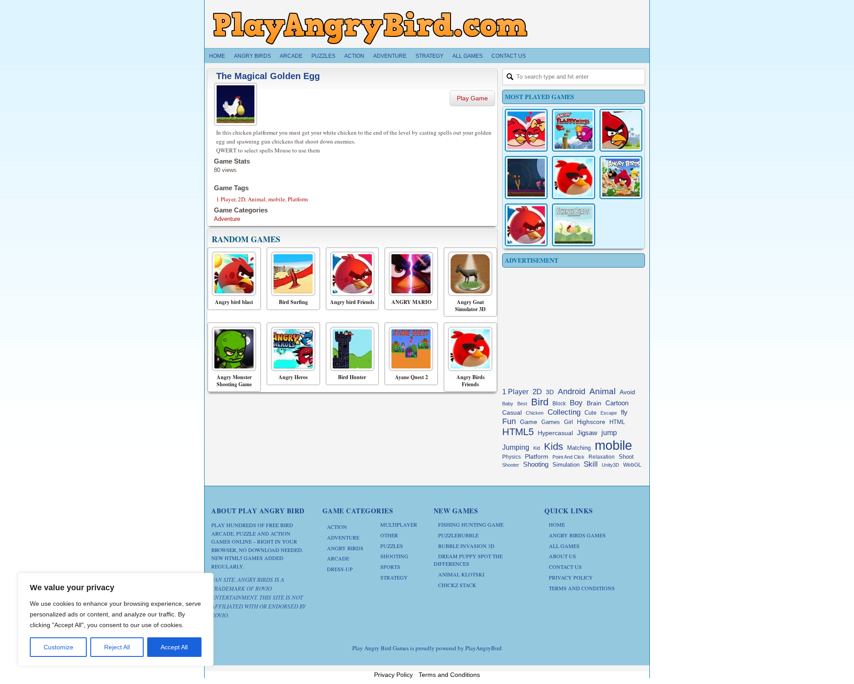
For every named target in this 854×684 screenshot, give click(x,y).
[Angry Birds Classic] (621, 130)
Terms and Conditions (582, 588)
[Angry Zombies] (526, 177)
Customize (58, 647)
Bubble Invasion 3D (466, 545)
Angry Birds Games (577, 535)
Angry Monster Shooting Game (234, 381)
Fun (509, 421)
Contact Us (508, 56)
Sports (390, 566)
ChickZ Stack (457, 584)
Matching (579, 448)
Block (559, 403)
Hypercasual (555, 433)
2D (241, 199)
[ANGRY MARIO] (409, 274)
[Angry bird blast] (232, 274)
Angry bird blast (234, 302)
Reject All (117, 647)
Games (550, 422)
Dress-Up (340, 568)
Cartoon (616, 403)
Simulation (566, 464)
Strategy (429, 56)
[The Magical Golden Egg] (236, 103)
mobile (276, 199)
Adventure (390, 56)
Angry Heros (293, 377)
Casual (512, 412)
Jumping (515, 447)
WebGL (632, 465)
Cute (590, 412)
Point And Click (568, 457)
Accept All (174, 647)
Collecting (564, 412)
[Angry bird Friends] (350, 274)
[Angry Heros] (291, 349)
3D (550, 392)
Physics (511, 457)
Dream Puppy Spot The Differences (468, 559)
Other (389, 535)
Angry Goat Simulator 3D (470, 305)
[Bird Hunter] (350, 349)
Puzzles (323, 56)
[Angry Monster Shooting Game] (232, 349)
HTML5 (518, 431)
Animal (257, 199)
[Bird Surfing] (291, 274)
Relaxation (601, 457)
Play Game (472, 98)
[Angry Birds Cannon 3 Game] (526, 130)
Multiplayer (398, 524)
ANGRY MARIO (411, 302)
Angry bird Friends (352, 302)
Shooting (535, 464)
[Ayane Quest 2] (409, 349)
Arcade (291, 56)
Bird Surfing (293, 302)
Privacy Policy (571, 577)
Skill (591, 464)
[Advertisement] (573, 325)
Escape (608, 413)
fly (624, 412)
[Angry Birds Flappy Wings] (573, 130)
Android (571, 391)
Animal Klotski (461, 574)
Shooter (510, 465)
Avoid (627, 392)
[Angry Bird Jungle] (621, 177)
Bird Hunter (352, 377)
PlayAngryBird (483, 648)
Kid (536, 448)
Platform (298, 199)
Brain (594, 403)
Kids (553, 446)
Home (217, 56)
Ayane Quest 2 (411, 377)
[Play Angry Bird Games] (370, 28)
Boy (576, 402)
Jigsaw (587, 432)
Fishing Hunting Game (471, 524)
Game (528, 421)
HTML (617, 422)
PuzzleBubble (458, 535)
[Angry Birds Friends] (468, 349)
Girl (568, 422)
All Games (467, 56)
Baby (507, 403)
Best (522, 403)
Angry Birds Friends (470, 381)
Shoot (626, 456)
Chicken (535, 413)
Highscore (591, 422)
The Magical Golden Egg (268, 76)
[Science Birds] (573, 225)
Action (354, 56)
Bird (539, 402)
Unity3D (610, 465)
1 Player (225, 199)
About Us (562, 556)
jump (609, 432)
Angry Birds (252, 56)
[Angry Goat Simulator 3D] (468, 274)
